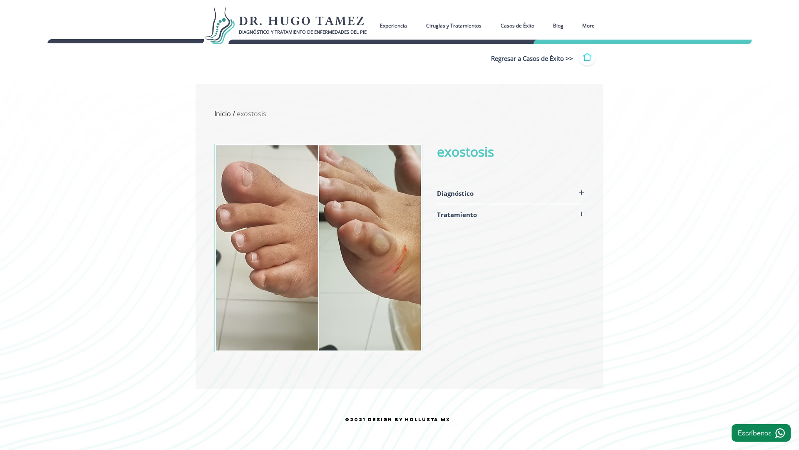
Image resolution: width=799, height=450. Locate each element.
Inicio (222, 113)
